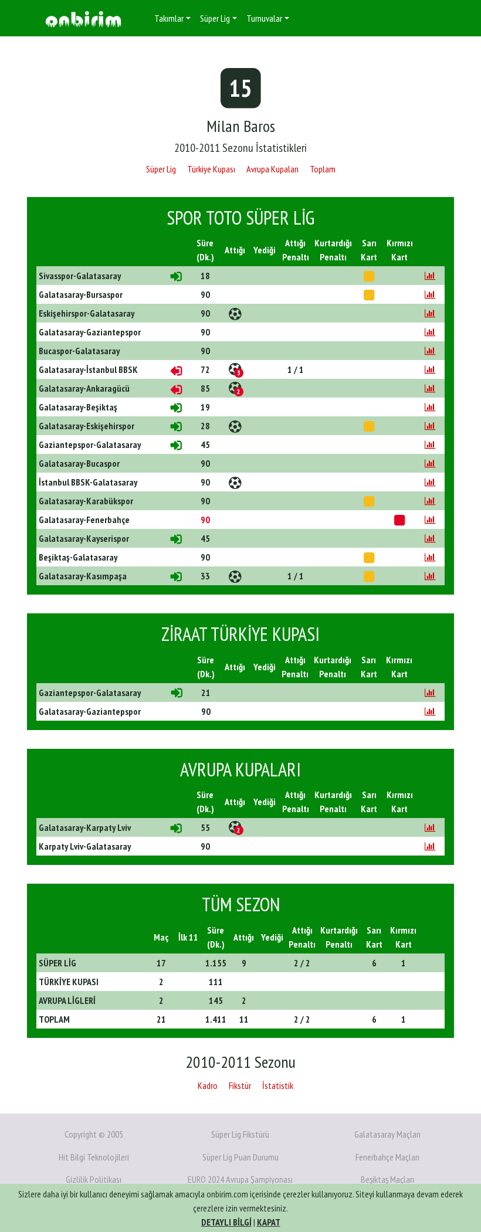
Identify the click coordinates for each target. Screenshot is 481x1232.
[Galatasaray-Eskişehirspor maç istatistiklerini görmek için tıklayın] (430, 426)
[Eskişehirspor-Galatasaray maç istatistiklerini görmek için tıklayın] (430, 313)
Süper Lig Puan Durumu (240, 1157)
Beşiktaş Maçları (387, 1179)
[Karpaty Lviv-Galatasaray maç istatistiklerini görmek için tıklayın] (430, 846)
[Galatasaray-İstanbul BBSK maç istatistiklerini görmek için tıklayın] (430, 369)
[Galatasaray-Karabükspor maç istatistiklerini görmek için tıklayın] (430, 501)
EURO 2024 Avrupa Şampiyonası (240, 1179)
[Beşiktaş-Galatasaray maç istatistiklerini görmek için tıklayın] (430, 557)
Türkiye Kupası (211, 169)
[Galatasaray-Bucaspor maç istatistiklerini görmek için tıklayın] (430, 463)
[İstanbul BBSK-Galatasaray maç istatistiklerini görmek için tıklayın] (430, 482)
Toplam (323, 169)
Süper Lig (161, 169)
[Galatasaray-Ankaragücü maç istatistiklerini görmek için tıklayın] (430, 388)
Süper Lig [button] (215, 18)
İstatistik (277, 1085)
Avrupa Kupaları (272, 169)
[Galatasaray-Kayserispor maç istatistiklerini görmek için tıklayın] (430, 538)
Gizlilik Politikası (93, 1179)
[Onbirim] (83, 18)
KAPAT (268, 1222)
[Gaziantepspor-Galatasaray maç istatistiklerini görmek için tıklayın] (430, 444)
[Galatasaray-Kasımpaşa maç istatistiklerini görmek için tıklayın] (430, 576)
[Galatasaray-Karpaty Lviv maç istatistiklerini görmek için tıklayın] (430, 827)
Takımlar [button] (169, 18)
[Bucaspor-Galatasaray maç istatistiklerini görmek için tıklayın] (430, 351)
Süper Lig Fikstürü (240, 1134)
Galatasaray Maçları (387, 1134)
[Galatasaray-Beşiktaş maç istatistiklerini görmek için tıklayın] (430, 407)
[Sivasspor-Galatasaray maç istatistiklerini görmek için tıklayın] (430, 275)
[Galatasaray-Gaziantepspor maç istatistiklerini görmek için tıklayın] (430, 332)
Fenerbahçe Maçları (387, 1157)
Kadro (208, 1085)
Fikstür (240, 1085)
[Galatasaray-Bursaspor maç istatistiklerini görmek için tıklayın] (430, 294)
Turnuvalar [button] (264, 18)
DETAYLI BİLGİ (226, 1222)
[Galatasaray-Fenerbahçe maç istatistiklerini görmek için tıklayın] (430, 519)
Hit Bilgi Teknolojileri (94, 1157)
